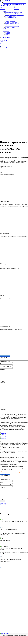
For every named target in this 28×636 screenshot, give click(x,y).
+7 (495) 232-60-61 (5, 5)
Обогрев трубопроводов (11, 22)
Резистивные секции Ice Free (12, 13)
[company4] (3, 504)
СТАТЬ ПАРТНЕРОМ (5, 356)
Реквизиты (7, 32)
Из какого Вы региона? (5, 366)
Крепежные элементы (10, 17)
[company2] (3, 434)
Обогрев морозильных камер (12, 26)
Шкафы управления (10, 16)
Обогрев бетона (9, 24)
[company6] (3, 436)
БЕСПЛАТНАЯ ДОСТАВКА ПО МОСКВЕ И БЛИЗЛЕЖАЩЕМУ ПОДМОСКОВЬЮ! (14, 3)
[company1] (3, 433)
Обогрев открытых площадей (12, 23)
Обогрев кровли (9, 20)
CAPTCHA (2, 381)
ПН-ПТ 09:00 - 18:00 (6, 0)
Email (1, 363)
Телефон (5, 361)
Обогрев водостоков (10, 21)
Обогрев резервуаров (10, 27)
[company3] (3, 503)
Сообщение (2, 369)
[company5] (3, 438)
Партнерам (8, 33)
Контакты (7, 34)
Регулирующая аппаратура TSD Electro (14, 15)
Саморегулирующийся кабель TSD (13, 12)
